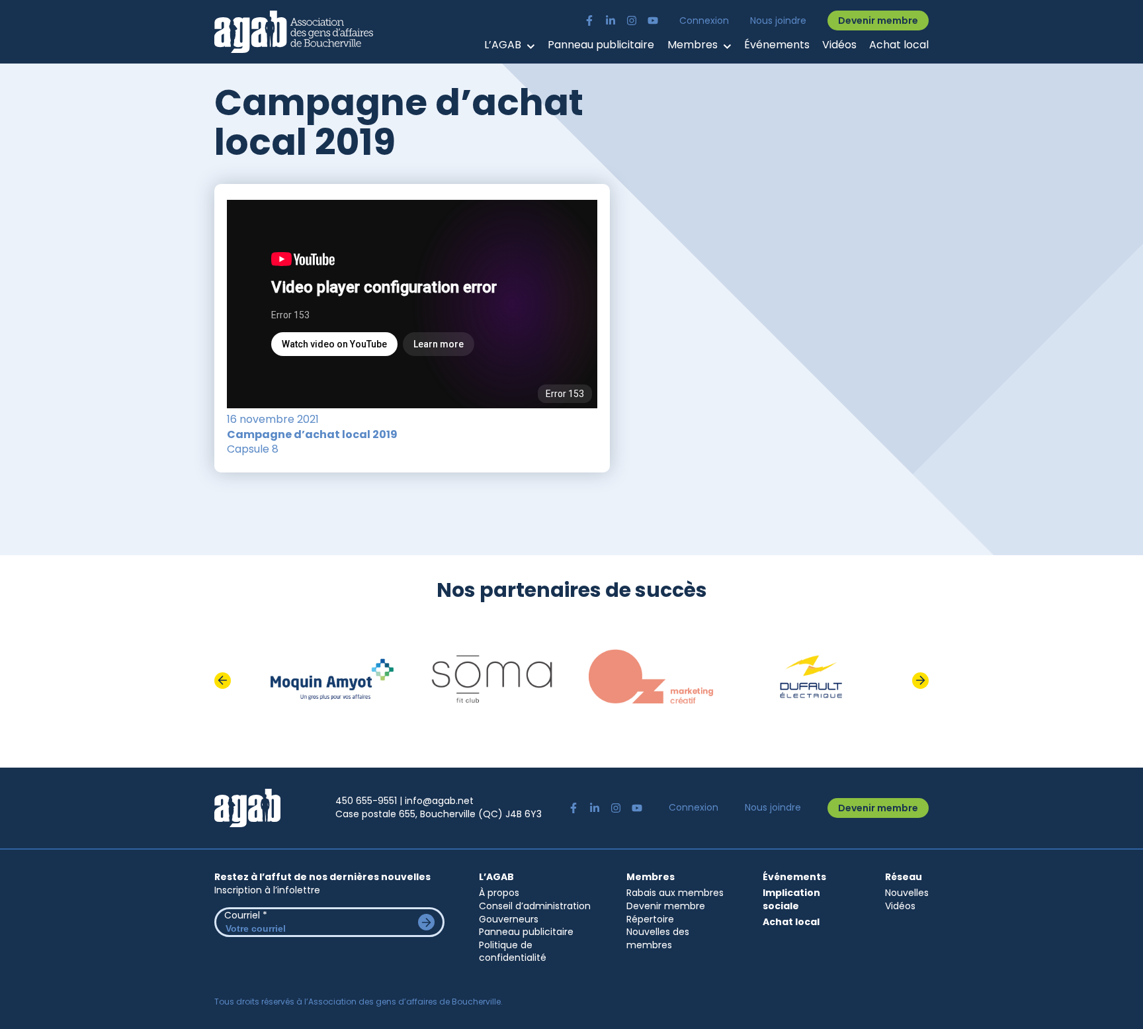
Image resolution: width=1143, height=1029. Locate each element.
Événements (777, 45)
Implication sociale (791, 900)
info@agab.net (439, 800)
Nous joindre (778, 21)
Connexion (704, 21)
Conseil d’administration (535, 906)
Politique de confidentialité (512, 951)
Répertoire (650, 919)
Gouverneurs (508, 919)
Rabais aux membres (675, 892)
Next (920, 680)
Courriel (245, 915)
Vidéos (839, 45)
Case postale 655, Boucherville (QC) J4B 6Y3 (438, 814)
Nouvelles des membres (657, 938)
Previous (222, 680)
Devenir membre (878, 20)
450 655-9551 (366, 800)
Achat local (899, 45)
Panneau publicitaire (601, 45)
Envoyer (426, 922)
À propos (499, 892)
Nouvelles (907, 892)
